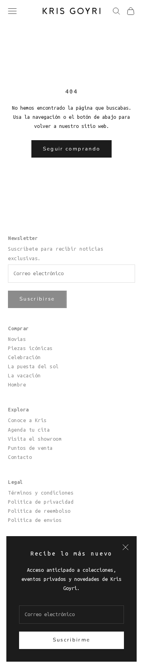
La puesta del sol (33, 366)
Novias (17, 339)
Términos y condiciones (40, 492)
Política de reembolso (39, 511)
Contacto (20, 457)
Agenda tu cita (29, 429)
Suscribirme (72, 639)
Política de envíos (35, 520)
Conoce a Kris (27, 420)
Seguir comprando (71, 148)
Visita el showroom (35, 439)
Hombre (17, 384)
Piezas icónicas (30, 348)
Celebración (24, 357)
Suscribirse (37, 299)
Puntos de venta (30, 448)
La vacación (24, 375)
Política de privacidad (40, 501)
